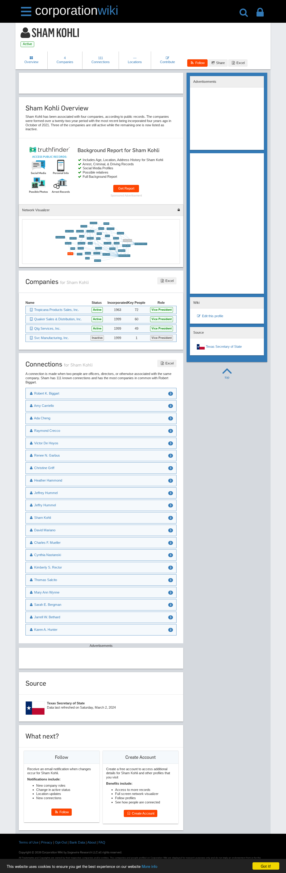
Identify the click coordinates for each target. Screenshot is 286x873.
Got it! (266, 866)
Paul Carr (98, 238)
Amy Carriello (116, 243)
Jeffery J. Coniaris (107, 243)
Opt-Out (61, 842)
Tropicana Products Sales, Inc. (124, 255)
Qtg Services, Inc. (90, 231)
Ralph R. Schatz (97, 260)
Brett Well (87, 258)
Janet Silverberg (84, 226)
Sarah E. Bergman (47, 604)
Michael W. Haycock (126, 245)
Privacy (46, 842)
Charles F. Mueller (106, 254)
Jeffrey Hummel (45, 493)
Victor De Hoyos (90, 238)
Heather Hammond (80, 231)
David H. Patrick (97, 253)
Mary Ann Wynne (46, 592)
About (91, 842)
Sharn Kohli (82, 236)
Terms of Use (28, 842)
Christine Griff (101, 228)
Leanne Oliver (106, 223)
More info (149, 866)
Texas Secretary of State (223, 346)
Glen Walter (99, 233)
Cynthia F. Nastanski (127, 240)
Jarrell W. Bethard (46, 617)
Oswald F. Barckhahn (69, 231)
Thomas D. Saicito (81, 243)
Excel (240, 63)
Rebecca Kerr (116, 238)
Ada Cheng (90, 243)
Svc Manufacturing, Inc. (60, 237)
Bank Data (77, 842)
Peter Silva (107, 235)
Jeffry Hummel (112, 248)
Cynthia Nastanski (93, 222)
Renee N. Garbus (120, 233)
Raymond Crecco (73, 238)
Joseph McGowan (121, 250)
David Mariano (44, 530)
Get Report (126, 188)
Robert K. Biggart (46, 393)
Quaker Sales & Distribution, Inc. (141, 243)
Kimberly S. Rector (110, 228)
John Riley (73, 248)
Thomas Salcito (68, 243)
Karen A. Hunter (45, 629)
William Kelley (87, 253)
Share (220, 63)
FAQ (102, 842)
